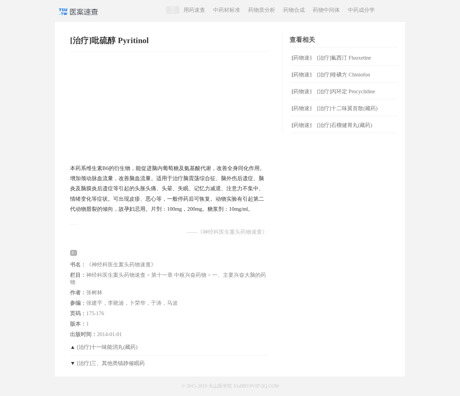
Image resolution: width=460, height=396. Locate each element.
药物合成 (294, 10)
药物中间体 (326, 10)
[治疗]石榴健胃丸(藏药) (344, 125)
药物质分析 (261, 10)
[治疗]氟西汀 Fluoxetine (344, 58)
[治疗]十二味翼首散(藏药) (347, 108)
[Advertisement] (168, 105)
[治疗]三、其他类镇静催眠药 (111, 363)
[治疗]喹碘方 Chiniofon (343, 74)
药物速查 (302, 58)
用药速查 (194, 10)
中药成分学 (361, 10)
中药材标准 (226, 10)
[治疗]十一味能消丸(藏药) (107, 347)
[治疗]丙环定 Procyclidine (346, 91)
